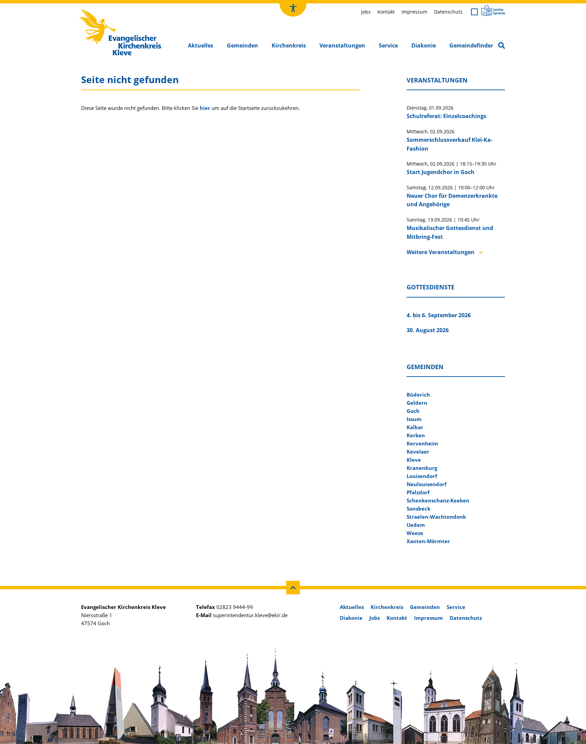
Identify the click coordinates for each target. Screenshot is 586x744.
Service (388, 45)
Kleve (414, 459)
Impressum (414, 11)
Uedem (416, 524)
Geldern (417, 402)
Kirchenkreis (289, 45)
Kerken (416, 435)
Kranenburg (422, 467)
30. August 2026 (428, 330)
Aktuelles (200, 45)
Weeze (415, 533)
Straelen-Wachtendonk (436, 516)
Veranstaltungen (342, 45)
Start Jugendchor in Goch (440, 172)
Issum (414, 419)
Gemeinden (242, 45)
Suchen (503, 46)
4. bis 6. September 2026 (439, 315)
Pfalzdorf (418, 492)
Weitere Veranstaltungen (440, 252)
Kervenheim (422, 443)
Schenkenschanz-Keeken (438, 500)
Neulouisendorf (427, 484)
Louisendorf (422, 476)
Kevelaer (418, 451)
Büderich (418, 394)
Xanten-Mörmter (428, 541)
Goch (413, 410)
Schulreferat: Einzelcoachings (446, 116)
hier (205, 107)
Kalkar (415, 427)
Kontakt (386, 11)
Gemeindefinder (471, 45)
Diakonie (423, 45)
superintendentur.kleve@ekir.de (250, 615)
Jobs (366, 11)
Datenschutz (448, 11)
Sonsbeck (418, 508)
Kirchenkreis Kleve (100, 11)
